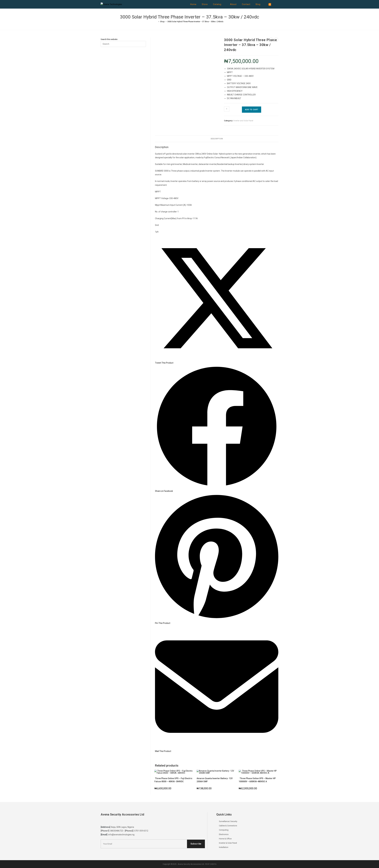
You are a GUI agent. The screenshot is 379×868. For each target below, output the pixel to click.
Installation (223, 847)
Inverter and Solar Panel (243, 120)
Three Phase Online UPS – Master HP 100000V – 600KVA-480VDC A (257, 780)
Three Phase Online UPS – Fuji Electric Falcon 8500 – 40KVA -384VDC (173, 780)
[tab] (216, 138)
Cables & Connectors (228, 826)
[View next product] (276, 40)
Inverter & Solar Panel (228, 843)
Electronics (223, 834)
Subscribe (196, 844)
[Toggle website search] (277, 4)
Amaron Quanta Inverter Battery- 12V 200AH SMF (215, 780)
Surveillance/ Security (228, 821)
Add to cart (251, 110)
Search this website (109, 39)
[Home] (156, 21)
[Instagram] (115, 821)
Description (217, 139)
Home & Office (225, 839)
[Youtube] (120, 821)
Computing (223, 830)
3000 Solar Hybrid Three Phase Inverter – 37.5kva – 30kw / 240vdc (195, 21)
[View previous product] (271, 40)
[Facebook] (109, 821)
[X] (103, 821)
